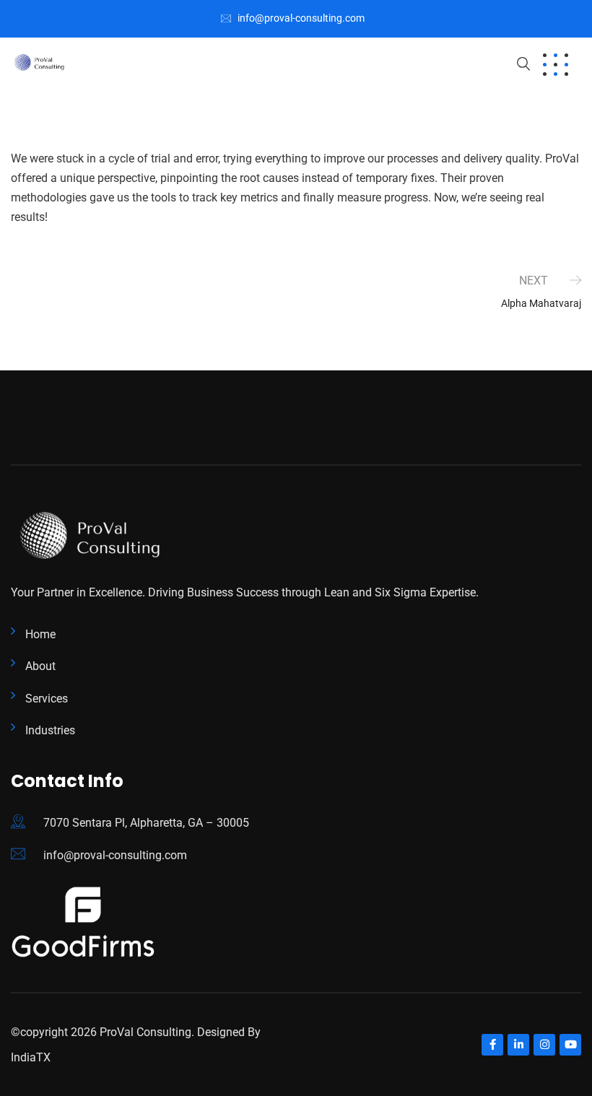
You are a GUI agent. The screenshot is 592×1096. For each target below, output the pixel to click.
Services (46, 698)
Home (40, 634)
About (40, 666)
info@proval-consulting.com (301, 18)
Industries (50, 730)
